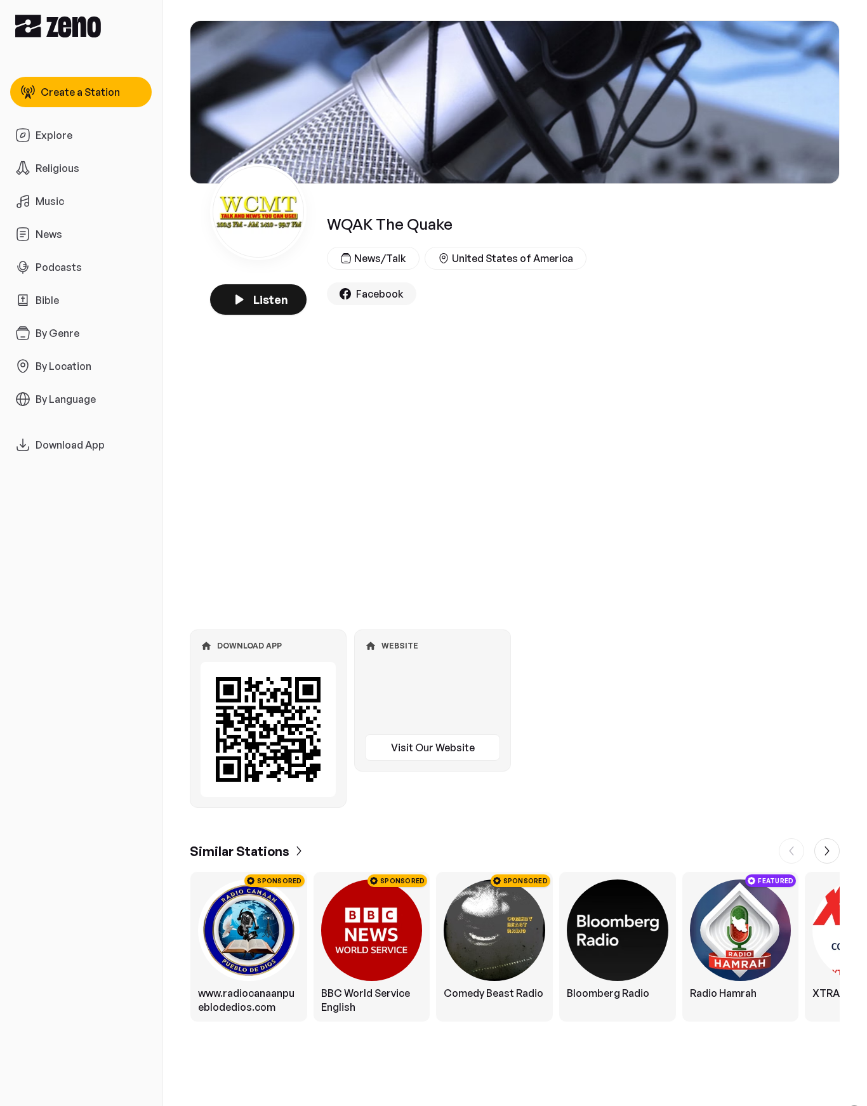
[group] (515, 946)
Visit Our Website (433, 747)
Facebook (380, 293)
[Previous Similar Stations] (791, 851)
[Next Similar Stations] (827, 851)
